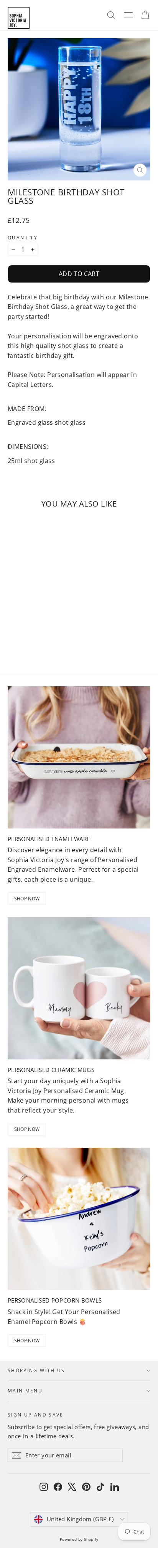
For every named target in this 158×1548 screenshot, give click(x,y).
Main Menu (25, 1390)
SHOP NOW (27, 898)
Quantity (23, 238)
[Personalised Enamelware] (79, 757)
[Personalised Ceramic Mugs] (79, 988)
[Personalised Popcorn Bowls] (79, 1219)
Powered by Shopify (79, 1539)
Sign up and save (36, 1414)
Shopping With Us (36, 1370)
